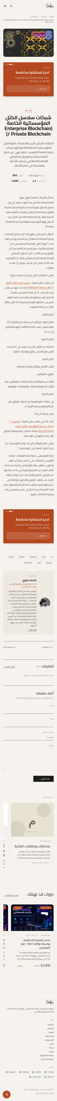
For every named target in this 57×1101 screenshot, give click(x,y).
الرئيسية (51, 17)
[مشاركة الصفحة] (7, 1094)
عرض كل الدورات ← (11, 909)
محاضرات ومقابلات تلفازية (32, 861)
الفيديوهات (49, 1048)
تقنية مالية (34, 17)
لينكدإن (21, 571)
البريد (39, 577)
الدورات (51, 1040)
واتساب (11, 571)
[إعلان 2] (10, 64)
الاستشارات (49, 1044)
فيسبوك (33, 571)
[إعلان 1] (13, 64)
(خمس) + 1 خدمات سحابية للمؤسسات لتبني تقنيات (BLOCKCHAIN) (31, 433)
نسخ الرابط (28, 577)
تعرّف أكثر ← (32, 644)
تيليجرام (49, 577)
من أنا (51, 1056)
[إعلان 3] (7, 64)
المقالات (43, 17)
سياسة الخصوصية (47, 1063)
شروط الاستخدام (47, 1067)
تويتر (43, 571)
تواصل (51, 1059)
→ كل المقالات (48, 661)
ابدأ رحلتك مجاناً (38, 97)
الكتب (51, 1052)
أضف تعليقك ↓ (9, 681)
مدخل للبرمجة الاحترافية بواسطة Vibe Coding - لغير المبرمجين (35, 958)
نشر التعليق (43, 793)
